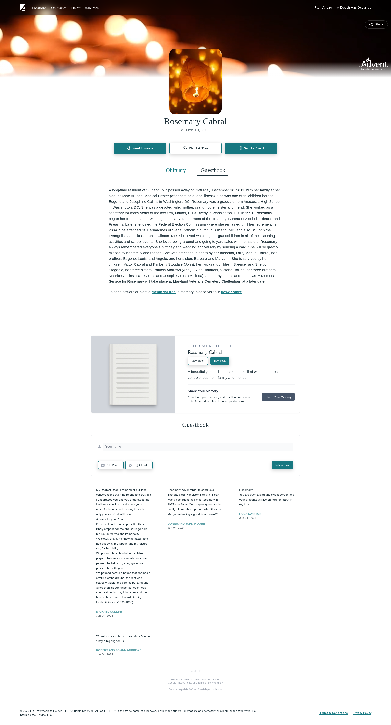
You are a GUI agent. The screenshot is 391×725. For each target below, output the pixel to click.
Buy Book (220, 360)
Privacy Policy (184, 682)
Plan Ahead (323, 7)
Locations (39, 7)
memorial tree (164, 292)
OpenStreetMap (200, 689)
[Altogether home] (23, 7)
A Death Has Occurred (354, 7)
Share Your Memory (278, 397)
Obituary (176, 170)
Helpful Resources (85, 7)
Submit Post (282, 465)
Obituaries (58, 7)
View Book (197, 360)
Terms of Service (207, 682)
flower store (231, 292)
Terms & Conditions (333, 713)
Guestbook (213, 170)
